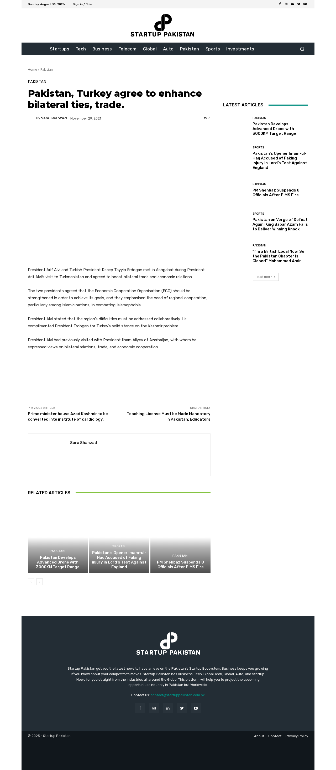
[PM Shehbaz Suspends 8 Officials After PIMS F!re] (180, 537)
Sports (118, 546)
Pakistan (46, 69)
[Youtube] (305, 4)
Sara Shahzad (54, 118)
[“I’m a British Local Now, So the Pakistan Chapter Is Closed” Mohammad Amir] (236, 253)
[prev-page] (31, 581)
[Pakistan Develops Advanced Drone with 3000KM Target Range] (58, 537)
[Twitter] (299, 4)
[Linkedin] (292, 4)
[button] (302, 49)
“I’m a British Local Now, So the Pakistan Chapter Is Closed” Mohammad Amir (278, 256)
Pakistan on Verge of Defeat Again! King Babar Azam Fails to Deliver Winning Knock (280, 224)
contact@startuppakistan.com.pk (178, 695)
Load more (264, 277)
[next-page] (39, 581)
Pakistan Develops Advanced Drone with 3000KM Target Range (58, 562)
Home (32, 69)
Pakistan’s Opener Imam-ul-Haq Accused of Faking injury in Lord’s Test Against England (119, 559)
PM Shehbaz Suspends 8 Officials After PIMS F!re (180, 564)
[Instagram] (286, 4)
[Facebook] (280, 4)
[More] (169, 136)
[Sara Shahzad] (32, 118)
